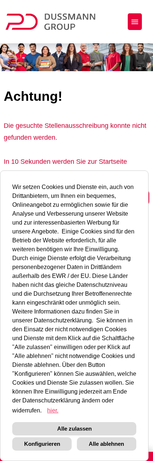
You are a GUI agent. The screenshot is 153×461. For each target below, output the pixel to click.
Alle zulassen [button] (74, 428)
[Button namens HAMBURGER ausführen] (135, 21)
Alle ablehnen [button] (106, 444)
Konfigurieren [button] (42, 444)
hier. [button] (52, 410)
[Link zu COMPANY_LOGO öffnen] (55, 21)
